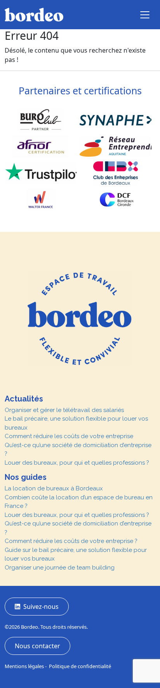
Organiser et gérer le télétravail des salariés (64, 410)
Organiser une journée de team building (60, 567)
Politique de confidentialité (80, 666)
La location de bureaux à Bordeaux (54, 488)
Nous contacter (37, 646)
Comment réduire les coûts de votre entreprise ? (71, 541)
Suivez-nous (39, 606)
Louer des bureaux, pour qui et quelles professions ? (77, 462)
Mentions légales (24, 666)
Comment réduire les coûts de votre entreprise (69, 436)
